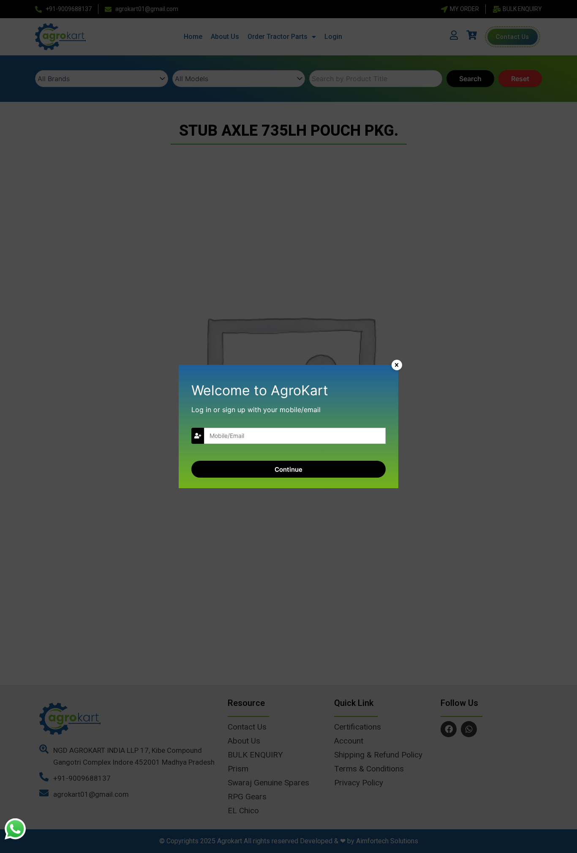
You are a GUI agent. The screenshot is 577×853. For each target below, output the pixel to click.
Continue (288, 469)
